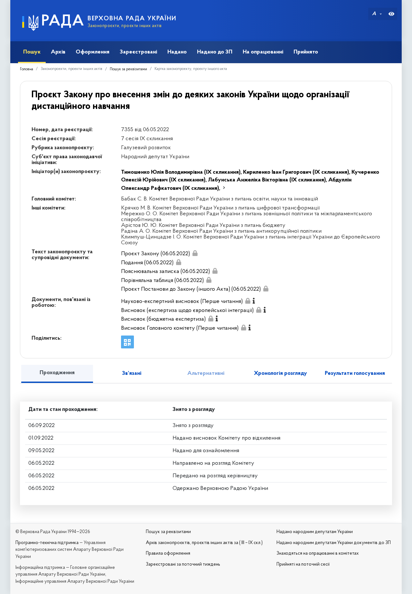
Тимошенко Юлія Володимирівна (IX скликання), (182, 172)
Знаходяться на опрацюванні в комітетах (317, 553)
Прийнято (306, 52)
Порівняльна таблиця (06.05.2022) (162, 281)
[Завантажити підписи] (194, 253)
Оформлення (92, 52)
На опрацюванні (263, 52)
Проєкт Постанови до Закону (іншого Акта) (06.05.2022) (191, 289)
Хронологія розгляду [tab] (280, 373)
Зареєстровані (138, 52)
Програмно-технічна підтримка (47, 542)
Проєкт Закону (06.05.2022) (155, 254)
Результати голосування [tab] (355, 373)
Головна (26, 69)
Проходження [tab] (57, 373)
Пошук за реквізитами (128, 69)
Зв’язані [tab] (131, 373)
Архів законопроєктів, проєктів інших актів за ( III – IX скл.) (204, 542)
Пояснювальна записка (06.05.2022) (165, 272)
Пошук (32, 52)
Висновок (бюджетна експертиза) (163, 319)
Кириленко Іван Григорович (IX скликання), (297, 172)
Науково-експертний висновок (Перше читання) (182, 302)
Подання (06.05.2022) (147, 263)
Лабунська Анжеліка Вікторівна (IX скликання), (268, 180)
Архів (58, 52)
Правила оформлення (168, 553)
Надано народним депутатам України (314, 532)
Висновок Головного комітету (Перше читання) (180, 328)
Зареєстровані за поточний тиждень (183, 564)
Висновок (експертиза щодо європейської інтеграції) (187, 311)
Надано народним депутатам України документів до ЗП (333, 542)
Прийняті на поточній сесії (303, 564)
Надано (177, 52)
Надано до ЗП (214, 52)
